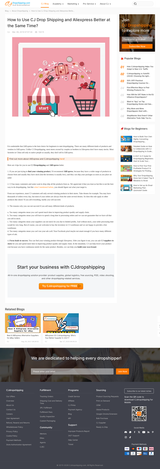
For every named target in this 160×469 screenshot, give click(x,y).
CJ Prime (72, 405)
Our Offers (10, 396)
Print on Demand (103, 401)
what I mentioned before (43, 187)
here (62, 159)
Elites (42, 438)
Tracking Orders (46, 396)
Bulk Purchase (102, 418)
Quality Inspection (47, 416)
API (69, 418)
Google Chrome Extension (106, 414)
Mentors (43, 434)
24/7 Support (73, 435)
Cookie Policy (11, 436)
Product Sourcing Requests (107, 396)
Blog (70, 414)
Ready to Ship (102, 427)
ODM (98, 405)
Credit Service (74, 396)
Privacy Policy (12, 431)
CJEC (42, 447)
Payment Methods (13, 440)
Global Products (102, 409)
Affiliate (71, 401)
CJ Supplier (101, 423)
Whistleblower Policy (14, 427)
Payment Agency (75, 409)
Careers (9, 414)
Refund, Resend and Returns (18, 423)
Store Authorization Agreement (18, 444)
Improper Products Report (79, 431)
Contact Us (10, 409)
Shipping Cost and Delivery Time (51, 402)
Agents (43, 442)
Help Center (73, 440)
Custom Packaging (47, 421)
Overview (10, 401)
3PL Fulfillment (46, 408)
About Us (10, 405)
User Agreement (13, 418)
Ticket (70, 444)
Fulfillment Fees (46, 412)
